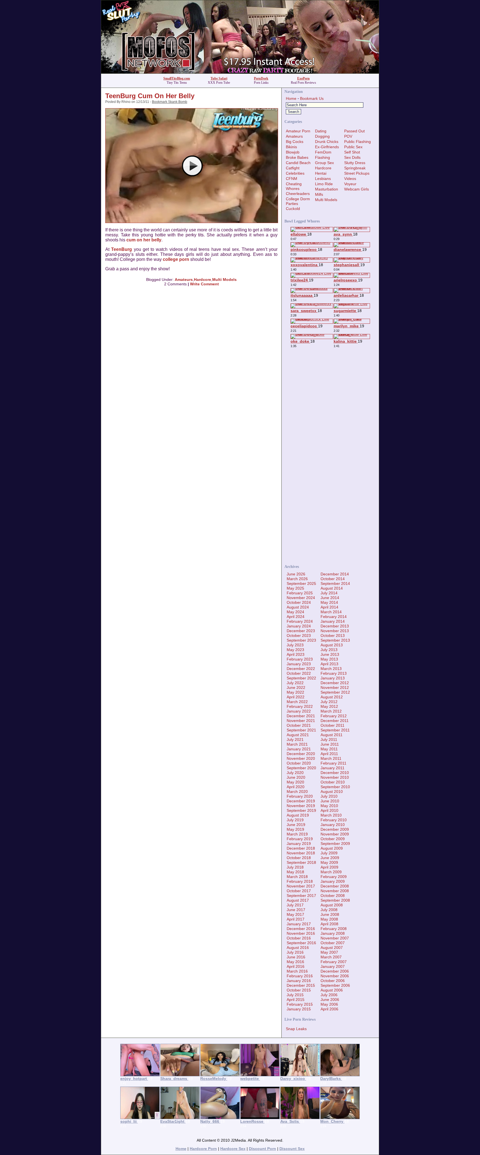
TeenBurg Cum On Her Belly (149, 96)
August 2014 (332, 588)
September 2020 (301, 768)
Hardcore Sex (233, 1148)
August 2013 (332, 645)
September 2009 (335, 843)
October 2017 (299, 891)
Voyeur (350, 184)
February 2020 (300, 796)
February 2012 (334, 716)
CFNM (291, 178)
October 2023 (299, 635)
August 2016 (298, 947)
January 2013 (333, 678)
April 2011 (329, 753)
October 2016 (299, 938)
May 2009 (329, 862)
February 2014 (334, 616)
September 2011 (335, 730)
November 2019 (301, 805)
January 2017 (299, 924)
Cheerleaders (298, 193)
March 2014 (331, 612)
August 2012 (332, 697)
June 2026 (296, 574)
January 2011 (332, 768)
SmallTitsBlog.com (176, 78)
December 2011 (335, 720)
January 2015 (299, 1009)
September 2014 (335, 583)
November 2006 (335, 976)
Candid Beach (298, 162)
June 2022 (296, 687)
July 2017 (295, 905)
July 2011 (329, 739)
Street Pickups (356, 173)
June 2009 (330, 857)
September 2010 (335, 787)
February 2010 (334, 820)
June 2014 (330, 597)
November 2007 (335, 938)
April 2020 (295, 787)
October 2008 (333, 895)
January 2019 (299, 843)
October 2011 (332, 725)
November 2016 (301, 933)
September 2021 (301, 730)
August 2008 (332, 905)
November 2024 (301, 597)
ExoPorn (303, 78)
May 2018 (295, 872)
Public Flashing (357, 141)
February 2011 (333, 763)
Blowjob (292, 152)
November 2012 (335, 687)
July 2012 (329, 701)
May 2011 (329, 749)
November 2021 (301, 720)
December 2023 (301, 631)
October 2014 (333, 579)
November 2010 (335, 777)
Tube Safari (219, 78)
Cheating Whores (294, 186)
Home (291, 98)
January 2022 (299, 711)
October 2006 (333, 980)
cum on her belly (143, 240)
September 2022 (301, 678)
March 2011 (331, 758)
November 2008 (335, 891)
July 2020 (295, 772)
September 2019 (301, 810)
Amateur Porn (298, 131)
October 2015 (299, 990)
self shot (352, 152)
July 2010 (329, 796)
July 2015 (295, 995)
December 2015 (301, 985)
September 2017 (301, 895)
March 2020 (297, 791)
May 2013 (329, 659)
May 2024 (295, 612)
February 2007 (334, 961)
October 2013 (333, 635)
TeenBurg (121, 249)
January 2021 (299, 749)
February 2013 (334, 673)
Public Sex (353, 147)
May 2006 (329, 1004)
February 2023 (300, 659)
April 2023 (295, 654)
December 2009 (335, 829)
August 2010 (332, 791)
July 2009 (329, 853)
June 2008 (330, 914)
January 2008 (333, 933)
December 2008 (335, 886)
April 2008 (329, 924)
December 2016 (301, 928)
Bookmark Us (312, 98)
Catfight (292, 168)
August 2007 (332, 947)
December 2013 (335, 626)
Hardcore (202, 279)
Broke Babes (297, 157)
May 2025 (295, 588)
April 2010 (329, 810)
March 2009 (331, 872)
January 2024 (299, 626)
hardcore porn (203, 1148)
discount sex (292, 1148)
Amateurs (184, 279)
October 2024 (299, 602)
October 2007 (333, 943)
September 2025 (301, 583)
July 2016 (295, 952)
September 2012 (335, 692)
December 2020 (301, 753)
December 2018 (301, 848)
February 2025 (300, 593)
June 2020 (296, 777)
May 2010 (329, 805)
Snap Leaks (296, 1029)
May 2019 (295, 829)
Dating (320, 131)
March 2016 (297, 971)
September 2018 (301, 862)
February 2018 (300, 881)
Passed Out (354, 131)
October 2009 (333, 839)
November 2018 (301, 853)
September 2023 (301, 640)
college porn (176, 259)
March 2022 (297, 701)
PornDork (261, 78)
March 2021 (297, 744)
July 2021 (295, 739)
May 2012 (329, 706)
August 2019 (298, 815)
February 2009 (334, 876)
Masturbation (326, 189)
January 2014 (333, 621)
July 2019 (295, 820)
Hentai (320, 173)
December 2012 (335, 683)
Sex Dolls (352, 157)
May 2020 (295, 782)
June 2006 (330, 999)
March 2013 (331, 668)
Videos (350, 178)
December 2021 (301, 716)
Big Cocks (294, 141)
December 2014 (335, 574)
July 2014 (329, 593)
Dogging (322, 136)
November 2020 (301, 758)
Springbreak (355, 168)
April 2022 (295, 697)
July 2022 (295, 683)
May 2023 (295, 649)
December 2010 (335, 772)
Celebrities (295, 173)
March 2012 (331, 711)
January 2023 (299, 664)
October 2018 (299, 857)
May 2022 (295, 692)
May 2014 (329, 602)
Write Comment (204, 284)
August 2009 (332, 848)
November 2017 (301, 886)
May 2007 (329, 952)
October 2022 (299, 673)
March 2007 (331, 957)
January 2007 (333, 966)
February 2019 (300, 839)
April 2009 (329, 867)
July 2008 (329, 909)
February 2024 (300, 621)
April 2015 (295, 999)
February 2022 (300, 706)
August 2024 (298, 607)
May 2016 (295, 961)
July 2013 (329, 649)
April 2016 (295, 966)
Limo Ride (324, 184)
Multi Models (224, 279)
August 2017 (298, 900)
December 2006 (335, 971)
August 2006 (332, 990)
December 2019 (301, 801)
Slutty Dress (354, 162)
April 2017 (295, 919)
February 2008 (334, 928)
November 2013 (335, 631)
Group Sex (324, 162)
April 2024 (295, 616)
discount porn (262, 1148)
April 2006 (329, 1009)
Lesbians (323, 178)
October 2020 (299, 763)
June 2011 (330, 744)
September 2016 (301, 943)
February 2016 (300, 976)
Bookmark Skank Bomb (169, 102)
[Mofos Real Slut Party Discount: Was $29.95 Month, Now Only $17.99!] (240, 72)
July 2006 (329, 995)
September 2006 (335, 985)
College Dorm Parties (298, 201)
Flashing (322, 157)
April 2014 (329, 607)
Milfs (319, 194)
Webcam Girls (356, 189)
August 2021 (298, 735)
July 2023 (295, 645)
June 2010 (330, 801)
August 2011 (331, 735)
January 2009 (333, 881)
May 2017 (295, 914)
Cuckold (293, 208)
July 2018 (295, 867)
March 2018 (297, 876)
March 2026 (297, 579)
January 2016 (299, 980)
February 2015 (300, 1004)
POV (348, 136)
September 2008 (335, 900)
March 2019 (297, 834)
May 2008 (329, 919)
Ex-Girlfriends (327, 147)
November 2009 (335, 834)
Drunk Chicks (326, 141)
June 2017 (296, 909)
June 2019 (296, 824)
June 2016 (296, 957)
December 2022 (301, 668)
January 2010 (333, 824)
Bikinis (291, 147)
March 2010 (331, 815)
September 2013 (335, 640)
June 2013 (330, 654)
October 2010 (333, 782)
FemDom (323, 152)
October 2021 (299, 725)
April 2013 (329, 664)
